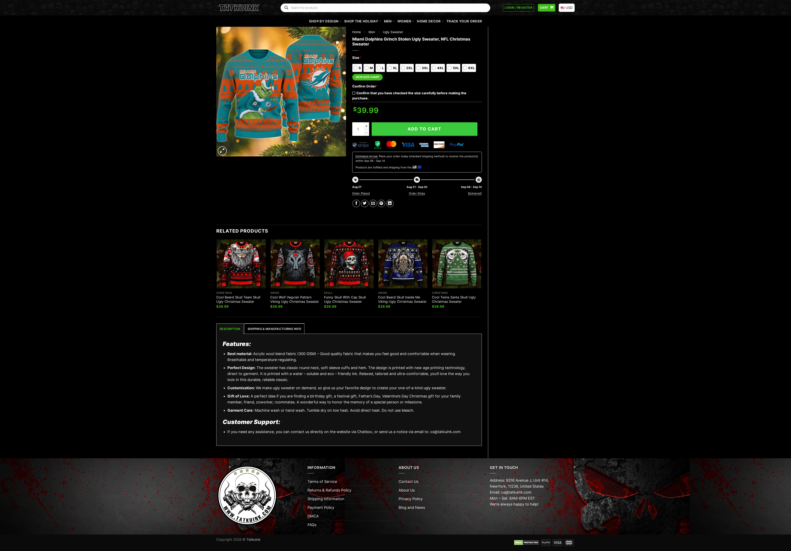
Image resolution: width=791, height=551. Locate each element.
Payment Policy (321, 507)
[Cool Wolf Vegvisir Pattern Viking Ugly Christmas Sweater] (295, 263)
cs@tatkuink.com (445, 432)
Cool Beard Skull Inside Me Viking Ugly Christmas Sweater (402, 299)
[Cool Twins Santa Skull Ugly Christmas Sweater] (456, 263)
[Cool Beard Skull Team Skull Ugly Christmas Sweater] (241, 263)
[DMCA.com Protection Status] (526, 542)
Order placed (361, 193)
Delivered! (475, 193)
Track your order (464, 21)
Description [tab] (230, 329)
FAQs (312, 525)
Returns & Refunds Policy (329, 490)
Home (356, 32)
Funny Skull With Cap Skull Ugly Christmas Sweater (345, 299)
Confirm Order (365, 86)
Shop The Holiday (361, 21)
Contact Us (408, 481)
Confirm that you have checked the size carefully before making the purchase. (409, 95)
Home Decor (429, 21)
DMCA (313, 516)
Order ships (417, 193)
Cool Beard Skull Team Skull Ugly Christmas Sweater (238, 299)
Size (356, 58)
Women (404, 21)
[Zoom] (222, 150)
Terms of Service (322, 481)
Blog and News (412, 507)
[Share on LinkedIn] (390, 203)
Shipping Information (326, 499)
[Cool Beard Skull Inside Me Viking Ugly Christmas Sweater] (402, 263)
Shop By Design (324, 21)
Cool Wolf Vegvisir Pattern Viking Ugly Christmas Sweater (294, 299)
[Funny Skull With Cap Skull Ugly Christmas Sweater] (348, 263)
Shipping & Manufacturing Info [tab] (274, 329)
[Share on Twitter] (365, 203)
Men (388, 21)
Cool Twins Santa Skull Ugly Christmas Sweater (454, 299)
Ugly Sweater (393, 32)
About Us (407, 490)
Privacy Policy (411, 499)
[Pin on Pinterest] (381, 203)
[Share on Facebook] (356, 203)
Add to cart (424, 129)
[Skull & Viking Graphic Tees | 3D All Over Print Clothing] (239, 7)
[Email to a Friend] (373, 203)
